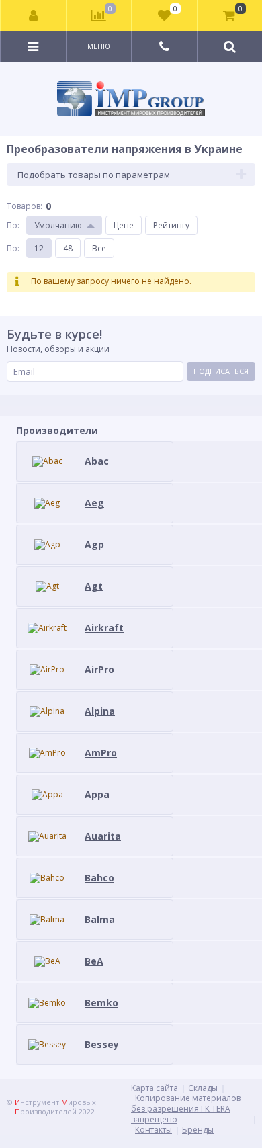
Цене (124, 225)
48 (68, 248)
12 (39, 248)
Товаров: (24, 206)
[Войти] (34, 15)
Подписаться (221, 371)
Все (99, 248)
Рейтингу (171, 225)
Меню (98, 46)
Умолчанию (58, 225)
